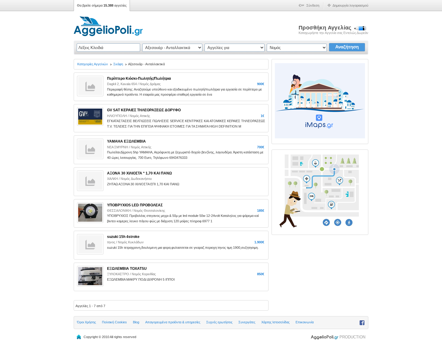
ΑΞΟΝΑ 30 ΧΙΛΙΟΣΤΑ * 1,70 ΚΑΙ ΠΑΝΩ (139, 173)
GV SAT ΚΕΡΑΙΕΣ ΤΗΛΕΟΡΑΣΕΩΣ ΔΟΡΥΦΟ (144, 110)
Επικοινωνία (305, 322)
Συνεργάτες (246, 322)
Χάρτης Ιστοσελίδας (275, 322)
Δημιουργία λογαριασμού (350, 5)
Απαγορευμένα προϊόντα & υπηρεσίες (172, 322)
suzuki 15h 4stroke (123, 237)
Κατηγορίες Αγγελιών (92, 64)
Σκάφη (118, 64)
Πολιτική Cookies (114, 322)
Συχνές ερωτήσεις (219, 322)
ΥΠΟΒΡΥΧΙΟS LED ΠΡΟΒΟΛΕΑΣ (135, 205)
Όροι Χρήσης (86, 322)
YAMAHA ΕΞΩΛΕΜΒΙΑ (126, 141)
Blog (136, 322)
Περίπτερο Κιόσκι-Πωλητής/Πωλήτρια (139, 78)
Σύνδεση (312, 5)
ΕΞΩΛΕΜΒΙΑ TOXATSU (127, 268)
